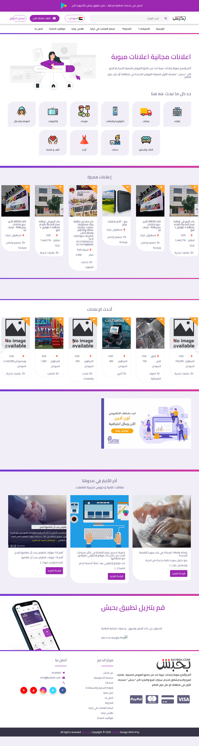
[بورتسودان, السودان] (6, 339)
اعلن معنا (108, 692)
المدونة (127, 28)
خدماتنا (109, 682)
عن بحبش (108, 672)
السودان (73, 18)
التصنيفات (144, 28)
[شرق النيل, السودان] (141, 341)
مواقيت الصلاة (57, 28)
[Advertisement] (53, 425)
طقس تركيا (78, 28)
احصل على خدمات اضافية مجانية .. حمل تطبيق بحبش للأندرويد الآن (106, 5)
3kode (115, 732)
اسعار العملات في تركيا (102, 28)
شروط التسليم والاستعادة (99, 687)
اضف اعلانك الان (42, 18)
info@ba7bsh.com (50, 677)
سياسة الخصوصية (103, 677)
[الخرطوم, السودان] (175, 339)
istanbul (56, 672)
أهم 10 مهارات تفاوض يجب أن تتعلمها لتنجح (39, 552)
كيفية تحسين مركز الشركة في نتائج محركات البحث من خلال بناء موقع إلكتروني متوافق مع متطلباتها (101, 555)
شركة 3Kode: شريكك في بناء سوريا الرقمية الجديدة (163, 554)
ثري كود (86, 732)
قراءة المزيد (178, 573)
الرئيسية (160, 28)
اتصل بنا (39, 28)
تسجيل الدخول (19, 18)
